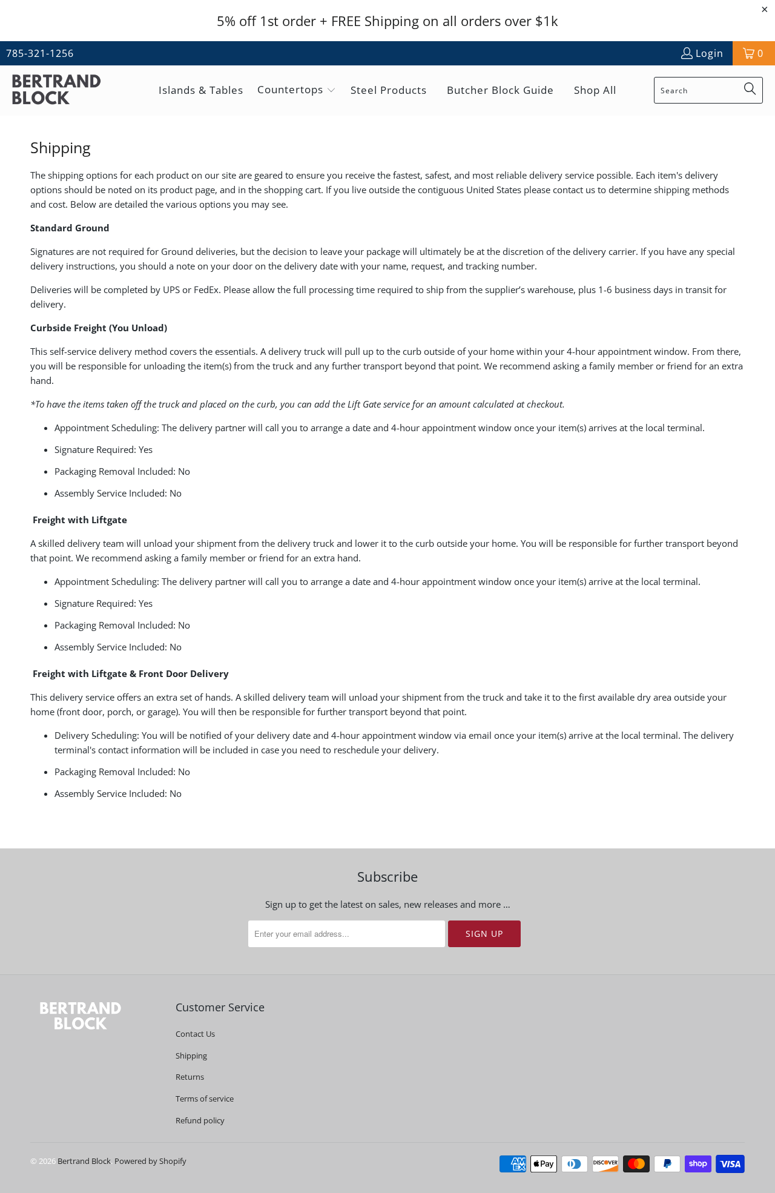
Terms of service (205, 1098)
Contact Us (195, 1033)
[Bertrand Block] (66, 90)
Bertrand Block (84, 1160)
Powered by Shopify (150, 1160)
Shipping (191, 1055)
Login (710, 53)
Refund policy (200, 1120)
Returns (190, 1076)
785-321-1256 (40, 53)
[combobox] (708, 90)
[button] (296, 90)
